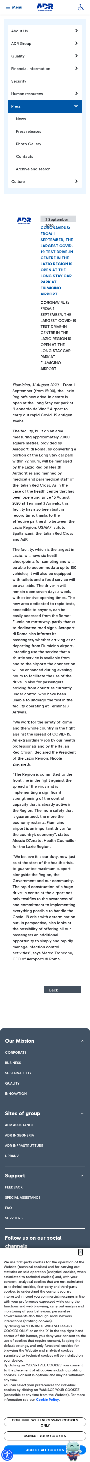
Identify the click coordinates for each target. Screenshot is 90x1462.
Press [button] (15, 106)
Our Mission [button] (19, 1040)
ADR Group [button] (21, 43)
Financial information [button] (30, 68)
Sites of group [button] (22, 1113)
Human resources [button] (27, 93)
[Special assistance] (80, 7)
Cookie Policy (47, 1400)
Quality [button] (17, 56)
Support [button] (15, 1175)
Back (53, 990)
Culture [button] (18, 181)
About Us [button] (19, 31)
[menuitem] (15, 1052)
